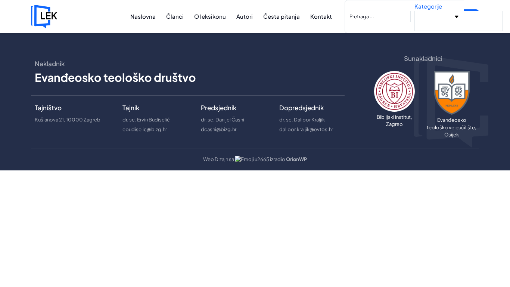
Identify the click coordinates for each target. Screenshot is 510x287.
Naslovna (143, 16)
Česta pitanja (281, 16)
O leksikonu (210, 16)
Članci (175, 16)
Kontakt (321, 16)
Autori (244, 16)
